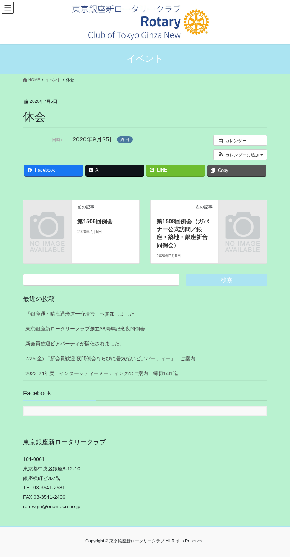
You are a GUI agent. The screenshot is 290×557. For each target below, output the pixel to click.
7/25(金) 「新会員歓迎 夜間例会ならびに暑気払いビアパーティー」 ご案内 (110, 358)
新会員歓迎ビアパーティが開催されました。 (74, 343)
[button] (240, 155)
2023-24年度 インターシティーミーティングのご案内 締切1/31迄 (101, 373)
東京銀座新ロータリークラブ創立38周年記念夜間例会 (85, 329)
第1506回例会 (95, 221)
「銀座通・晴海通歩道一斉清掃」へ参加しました (79, 314)
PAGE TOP (276, 534)
